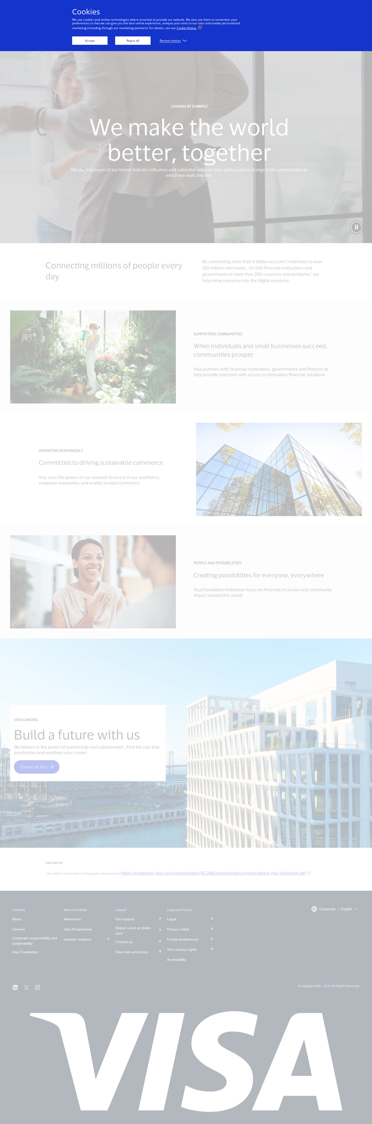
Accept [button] (90, 40)
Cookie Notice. (187, 28)
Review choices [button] (170, 40)
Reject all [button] (133, 40)
